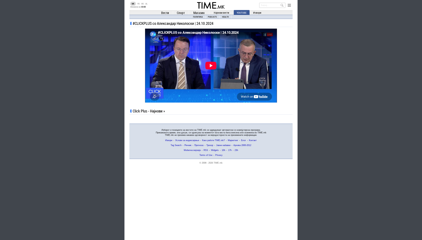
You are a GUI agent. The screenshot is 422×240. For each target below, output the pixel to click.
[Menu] (289, 5)
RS (138, 3)
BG (142, 3)
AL (146, 3)
